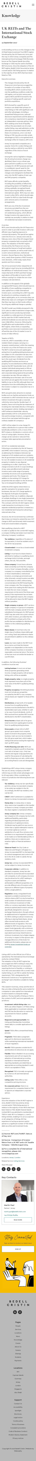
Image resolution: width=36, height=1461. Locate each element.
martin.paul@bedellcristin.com (15, 1212)
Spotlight (18, 1411)
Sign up (18, 1249)
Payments (18, 1361)
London (17, 1157)
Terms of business (18, 1424)
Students (18, 1357)
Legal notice (18, 1417)
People (18, 1326)
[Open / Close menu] (33, 5)
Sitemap (18, 1354)
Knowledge (18, 1340)
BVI (18, 1372)
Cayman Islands (18, 1375)
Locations (18, 1333)
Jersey (12, 1157)
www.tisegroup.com (10, 1153)
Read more (18, 1220)
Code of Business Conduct (18, 1431)
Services (18, 1329)
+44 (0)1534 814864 (11, 1215)
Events (18, 1343)
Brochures (18, 1414)
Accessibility (18, 1407)
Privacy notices (18, 1438)
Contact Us (18, 1404)
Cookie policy (18, 1421)
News (18, 1336)
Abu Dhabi (18, 1392)
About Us (18, 1347)
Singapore (18, 1389)
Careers (18, 1350)
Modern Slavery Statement (18, 1435)
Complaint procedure (18, 1428)
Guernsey (18, 1379)
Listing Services (19, 1161)
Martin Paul (9, 1205)
